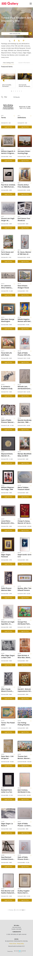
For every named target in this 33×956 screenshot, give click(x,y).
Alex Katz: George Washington (7, 320)
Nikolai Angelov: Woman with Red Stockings (24, 320)
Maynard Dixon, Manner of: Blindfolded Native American (8, 455)
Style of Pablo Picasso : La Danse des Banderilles (24, 825)
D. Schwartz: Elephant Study (6, 387)
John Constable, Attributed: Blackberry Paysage (8, 85)
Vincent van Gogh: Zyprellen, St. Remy (8, 623)
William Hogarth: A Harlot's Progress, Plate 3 (8, 152)
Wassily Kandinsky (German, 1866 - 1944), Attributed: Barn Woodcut (24, 421)
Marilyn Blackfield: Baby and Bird (24, 455)
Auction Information (24, 62)
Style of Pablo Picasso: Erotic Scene (23, 858)
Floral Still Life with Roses (6, 354)
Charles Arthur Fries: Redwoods (24, 186)
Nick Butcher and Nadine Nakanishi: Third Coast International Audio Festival (8, 892)
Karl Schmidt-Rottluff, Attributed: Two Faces (24, 85)
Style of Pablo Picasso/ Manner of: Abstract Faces (7, 421)
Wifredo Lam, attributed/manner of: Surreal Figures (25, 387)
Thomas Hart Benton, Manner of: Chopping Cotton (24, 757)
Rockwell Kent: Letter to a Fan (6, 791)
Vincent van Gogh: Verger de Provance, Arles (8, 219)
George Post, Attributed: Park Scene (24, 623)
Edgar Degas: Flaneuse (6, 556)
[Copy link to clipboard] (10, 41)
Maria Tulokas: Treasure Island (23, 488)
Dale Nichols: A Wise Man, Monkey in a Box (25, 656)
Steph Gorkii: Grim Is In (24, 556)
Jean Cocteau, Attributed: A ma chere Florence (24, 791)
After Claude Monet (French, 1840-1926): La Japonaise (6, 690)
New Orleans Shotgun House (23, 287)
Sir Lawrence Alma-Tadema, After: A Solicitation (6, 287)
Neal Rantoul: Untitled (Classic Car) (7, 858)
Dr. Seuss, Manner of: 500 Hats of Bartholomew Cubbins (24, 253)
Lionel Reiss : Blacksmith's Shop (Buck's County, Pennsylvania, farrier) (8, 522)
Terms (3, 118)
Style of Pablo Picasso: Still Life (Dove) (24, 354)
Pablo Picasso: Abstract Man (6, 589)
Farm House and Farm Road (7, 253)
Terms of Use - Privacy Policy (16, 943)
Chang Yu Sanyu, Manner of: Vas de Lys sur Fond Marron (24, 522)
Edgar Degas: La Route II (7, 825)
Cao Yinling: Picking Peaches (24, 724)
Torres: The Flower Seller (8, 724)
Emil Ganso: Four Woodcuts (24, 219)
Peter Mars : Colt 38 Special (7, 757)
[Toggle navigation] (31, 3)
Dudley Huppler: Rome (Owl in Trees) (24, 892)
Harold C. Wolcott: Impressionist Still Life (24, 690)
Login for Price (8, 127)
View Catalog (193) (15, 33)
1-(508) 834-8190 (16, 931)
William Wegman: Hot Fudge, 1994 (7, 488)
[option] (8, 79)
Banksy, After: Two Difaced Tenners (24, 589)
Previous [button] (3, 80)
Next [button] (29, 80)
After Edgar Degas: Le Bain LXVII (8, 656)
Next (23, 910)
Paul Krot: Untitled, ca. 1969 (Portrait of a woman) (8, 186)
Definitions (22, 118)
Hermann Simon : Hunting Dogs (24, 152)
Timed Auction (8, 15)
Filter (5, 97)
